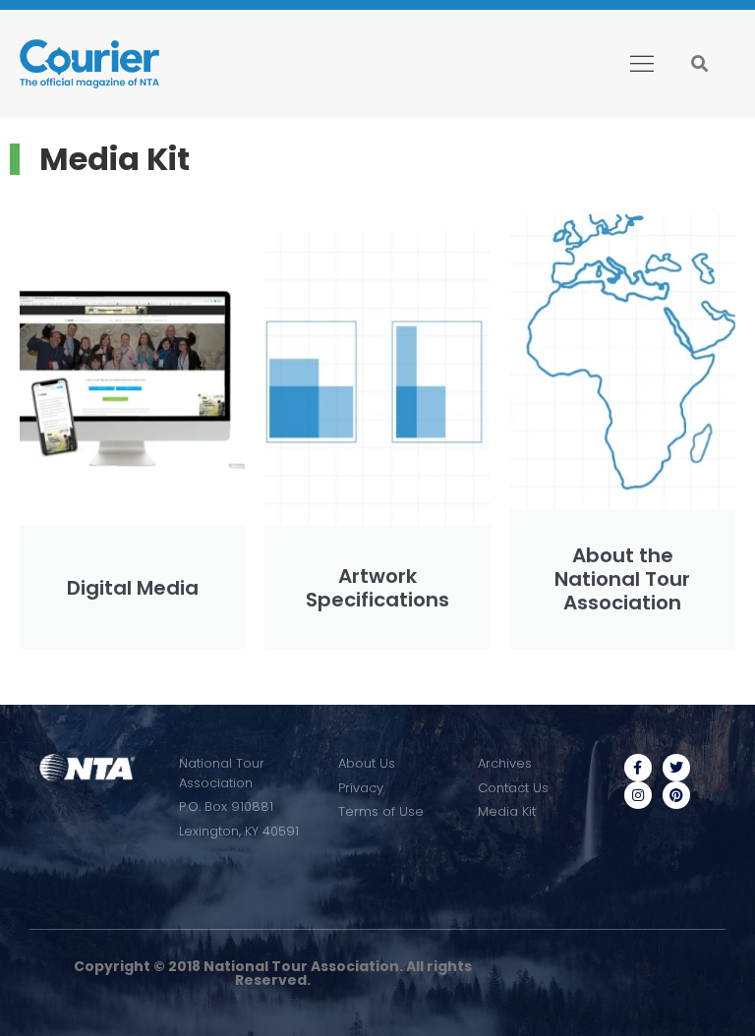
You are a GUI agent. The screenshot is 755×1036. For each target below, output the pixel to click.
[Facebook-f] (638, 767)
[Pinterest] (676, 795)
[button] (641, 63)
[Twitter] (676, 767)
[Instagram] (638, 795)
